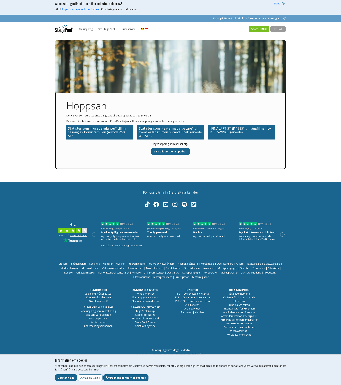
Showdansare (135, 268)
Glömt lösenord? (98, 301)
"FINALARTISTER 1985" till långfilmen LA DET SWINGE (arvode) (240, 130)
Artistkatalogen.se (145, 326)
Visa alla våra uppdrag (98, 314)
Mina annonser (145, 293)
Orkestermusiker (85, 272)
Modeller (108, 263)
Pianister (245, 268)
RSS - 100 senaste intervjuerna (192, 297)
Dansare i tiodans (251, 272)
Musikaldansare (90, 268)
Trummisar (258, 268)
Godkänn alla (66, 377)
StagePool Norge (145, 314)
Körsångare (207, 263)
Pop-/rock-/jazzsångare (161, 263)
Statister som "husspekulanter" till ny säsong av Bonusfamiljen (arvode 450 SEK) (97, 132)
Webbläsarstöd (238, 331)
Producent (270, 272)
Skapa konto (259, 28)
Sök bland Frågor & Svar (98, 293)
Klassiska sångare (187, 263)
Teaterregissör (200, 277)
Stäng (277, 3)
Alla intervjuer (192, 308)
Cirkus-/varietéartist (113, 268)
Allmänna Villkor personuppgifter (239, 319)
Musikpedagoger (227, 268)
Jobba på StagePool (239, 304)
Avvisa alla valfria (90, 377)
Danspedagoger (191, 272)
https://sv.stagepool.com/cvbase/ (81, 9)
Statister (63, 263)
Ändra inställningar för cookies (126, 377)
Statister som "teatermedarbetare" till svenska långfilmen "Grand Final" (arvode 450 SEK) (170, 132)
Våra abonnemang (239, 293)
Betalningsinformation (239, 323)
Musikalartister (154, 268)
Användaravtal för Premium (239, 312)
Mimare (136, 272)
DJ (145, 272)
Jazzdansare (254, 263)
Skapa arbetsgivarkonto (145, 301)
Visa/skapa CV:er (98, 318)
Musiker (120, 263)
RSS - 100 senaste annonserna (192, 301)
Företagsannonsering (239, 334)
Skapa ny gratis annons (145, 297)
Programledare (136, 263)
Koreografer (211, 272)
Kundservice (129, 29)
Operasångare (225, 263)
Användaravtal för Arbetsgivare (239, 316)
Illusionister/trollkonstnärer (113, 272)
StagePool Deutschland (145, 318)
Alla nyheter (192, 304)
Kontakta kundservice (98, 297)
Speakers (94, 263)
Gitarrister (273, 268)
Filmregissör (182, 277)
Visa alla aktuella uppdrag (170, 151)
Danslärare (173, 272)
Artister (240, 263)
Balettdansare (272, 263)
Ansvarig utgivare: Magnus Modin (170, 350)
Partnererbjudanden (192, 312)
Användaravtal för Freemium (239, 308)
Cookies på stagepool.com (239, 327)
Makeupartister (229, 272)
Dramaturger (156, 272)
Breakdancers (174, 268)
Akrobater (209, 268)
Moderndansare (69, 268)
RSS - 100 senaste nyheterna (192, 293)
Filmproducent (141, 277)
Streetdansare (192, 268)
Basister (69, 272)
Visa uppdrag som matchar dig (98, 311)
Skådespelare (78, 263)
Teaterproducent (162, 277)
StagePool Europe (145, 322)
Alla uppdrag (86, 29)
